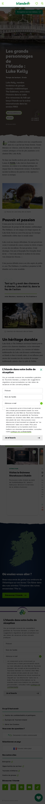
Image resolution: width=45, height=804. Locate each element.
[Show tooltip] (41, 403)
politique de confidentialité (21, 432)
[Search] (42, 3)
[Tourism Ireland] (23, 3)
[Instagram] (13, 787)
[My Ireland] (36, 3)
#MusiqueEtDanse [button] (14, 113)
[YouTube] (29, 787)
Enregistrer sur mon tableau (27, 12)
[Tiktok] (37, 787)
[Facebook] (5, 787)
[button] (41, 369)
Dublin (12, 163)
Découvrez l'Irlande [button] (14, 595)
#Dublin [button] (10, 118)
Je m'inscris (10, 438)
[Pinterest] (21, 787)
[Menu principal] (3, 3)
